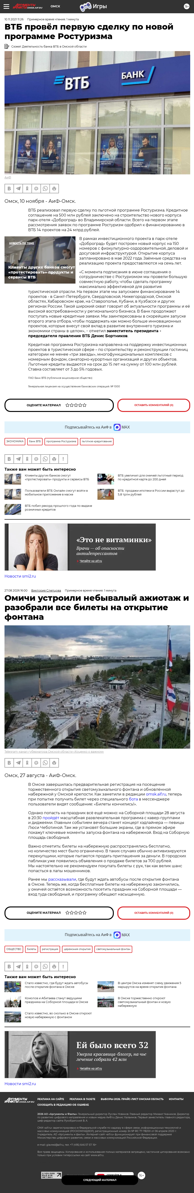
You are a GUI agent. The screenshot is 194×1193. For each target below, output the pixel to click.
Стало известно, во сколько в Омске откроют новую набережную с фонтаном (58, 1015)
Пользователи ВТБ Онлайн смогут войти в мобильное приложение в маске (56, 492)
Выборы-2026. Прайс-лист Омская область (132, 1099)
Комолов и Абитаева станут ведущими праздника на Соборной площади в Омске (56, 1000)
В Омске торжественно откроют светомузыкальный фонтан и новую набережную (144, 1001)
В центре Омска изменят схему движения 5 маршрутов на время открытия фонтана (149, 985)
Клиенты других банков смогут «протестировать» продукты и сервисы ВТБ (57, 477)
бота (133, 799)
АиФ (7, 177)
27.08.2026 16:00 (15, 590)
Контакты (176, 1099)
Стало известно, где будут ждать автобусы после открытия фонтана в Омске (56, 985)
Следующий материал (99, 1180)
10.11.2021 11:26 (13, 19)
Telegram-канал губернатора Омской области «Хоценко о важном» (54, 751)
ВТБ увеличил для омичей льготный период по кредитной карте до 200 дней (150, 477)
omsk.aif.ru (156, 794)
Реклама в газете (82, 1099)
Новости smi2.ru (20, 576)
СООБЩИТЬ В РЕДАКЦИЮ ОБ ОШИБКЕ (63, 1104)
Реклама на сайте (50, 1099)
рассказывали (62, 879)
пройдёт (51, 818)
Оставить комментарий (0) (153, 405)
